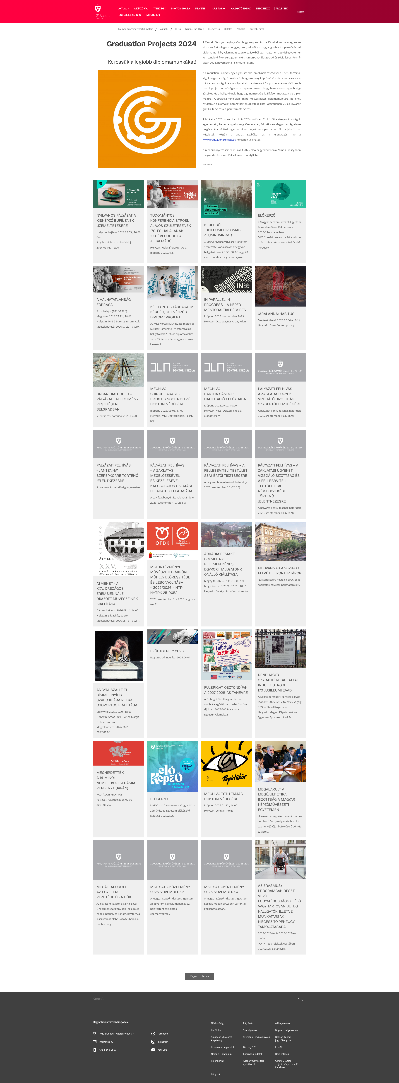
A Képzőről (141, 8)
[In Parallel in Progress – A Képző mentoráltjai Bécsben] (226, 308)
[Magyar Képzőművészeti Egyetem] (102, 11)
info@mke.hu (106, 1041)
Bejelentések (282, 1054)
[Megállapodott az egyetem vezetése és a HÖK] (118, 897)
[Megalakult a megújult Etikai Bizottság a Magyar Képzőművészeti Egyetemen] (280, 789)
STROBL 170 (153, 15)
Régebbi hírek (257, 28)
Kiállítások (218, 8)
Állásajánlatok (282, 1023)
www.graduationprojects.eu (219, 139)
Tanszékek (160, 8)
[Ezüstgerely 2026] (172, 683)
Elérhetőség (217, 1023)
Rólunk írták (217, 1060)
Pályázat (241, 28)
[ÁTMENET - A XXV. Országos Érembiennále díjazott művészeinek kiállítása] (118, 574)
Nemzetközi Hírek (194, 28)
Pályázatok (249, 1023)
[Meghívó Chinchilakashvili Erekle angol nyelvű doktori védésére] (172, 390)
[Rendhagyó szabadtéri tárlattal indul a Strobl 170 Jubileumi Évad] (280, 683)
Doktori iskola (180, 8)
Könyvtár (216, 1074)
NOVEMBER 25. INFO (129, 15)
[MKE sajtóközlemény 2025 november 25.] (172, 897)
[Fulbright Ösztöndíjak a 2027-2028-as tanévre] (226, 683)
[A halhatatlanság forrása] (118, 308)
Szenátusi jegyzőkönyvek (256, 1037)
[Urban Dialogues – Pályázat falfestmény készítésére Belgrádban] (118, 390)
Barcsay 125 (249, 1047)
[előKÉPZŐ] (280, 221)
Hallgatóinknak (241, 8)
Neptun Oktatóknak (221, 1054)
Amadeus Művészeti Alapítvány (221, 1038)
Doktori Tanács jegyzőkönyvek (283, 1038)
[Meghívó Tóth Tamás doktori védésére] (226, 789)
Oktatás (228, 28)
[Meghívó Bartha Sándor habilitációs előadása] (226, 390)
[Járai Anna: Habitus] (280, 308)
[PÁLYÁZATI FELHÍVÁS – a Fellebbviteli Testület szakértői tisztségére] (226, 474)
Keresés (300, 1002)
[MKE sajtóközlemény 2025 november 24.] (226, 897)
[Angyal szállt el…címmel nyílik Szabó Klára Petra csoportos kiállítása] (118, 683)
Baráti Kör (216, 1030)
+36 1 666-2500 (107, 1049)
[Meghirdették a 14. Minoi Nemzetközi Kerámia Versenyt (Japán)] (118, 789)
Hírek (178, 28)
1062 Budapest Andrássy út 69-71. (117, 1033)
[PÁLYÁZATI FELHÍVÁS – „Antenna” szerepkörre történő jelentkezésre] (118, 474)
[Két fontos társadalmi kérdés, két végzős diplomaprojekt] (172, 308)
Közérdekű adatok (252, 1054)
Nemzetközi (263, 8)
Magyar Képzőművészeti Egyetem (135, 28)
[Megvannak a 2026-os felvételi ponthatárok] (280, 574)
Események (214, 28)
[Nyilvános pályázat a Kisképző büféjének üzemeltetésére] (118, 221)
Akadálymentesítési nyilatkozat (253, 1062)
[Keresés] (300, 999)
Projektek (282, 8)
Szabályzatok (250, 1030)
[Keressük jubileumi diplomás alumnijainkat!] (226, 221)
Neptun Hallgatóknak (286, 1030)
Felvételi (200, 8)
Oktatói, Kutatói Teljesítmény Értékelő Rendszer (286, 1064)
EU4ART (279, 1047)
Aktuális (123, 8)
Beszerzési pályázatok (222, 1047)
